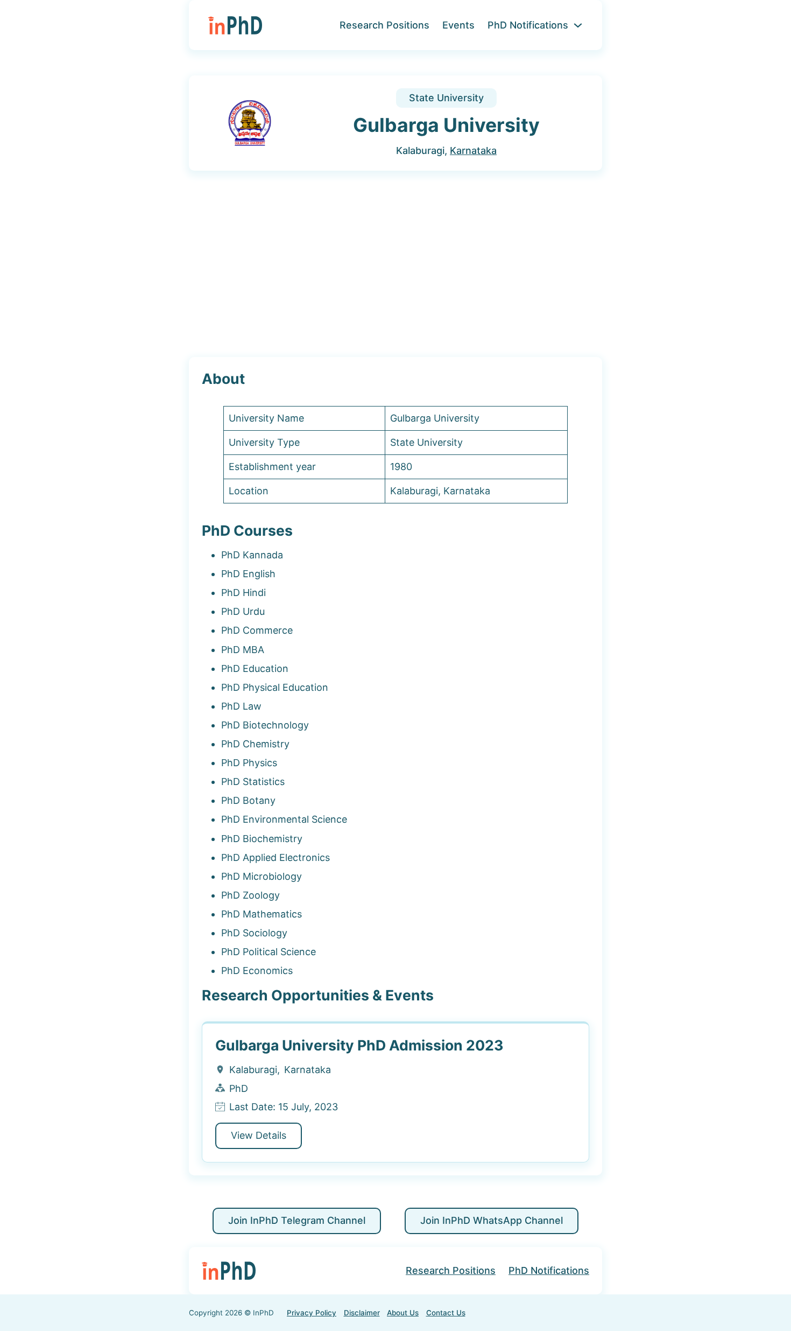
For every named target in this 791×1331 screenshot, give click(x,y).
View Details (258, 1135)
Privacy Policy (311, 1312)
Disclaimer (362, 1312)
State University (446, 97)
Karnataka (473, 150)
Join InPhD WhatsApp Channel (491, 1220)
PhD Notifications (528, 25)
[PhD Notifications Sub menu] (578, 25)
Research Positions (384, 25)
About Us (403, 1312)
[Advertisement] (395, 264)
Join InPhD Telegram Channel (296, 1220)
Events (458, 25)
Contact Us (445, 1312)
